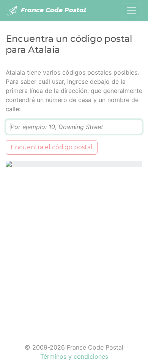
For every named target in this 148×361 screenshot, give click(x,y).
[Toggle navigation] (131, 10)
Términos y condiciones (74, 356)
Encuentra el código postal (52, 147)
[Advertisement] (74, 250)
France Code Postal (52, 10)
